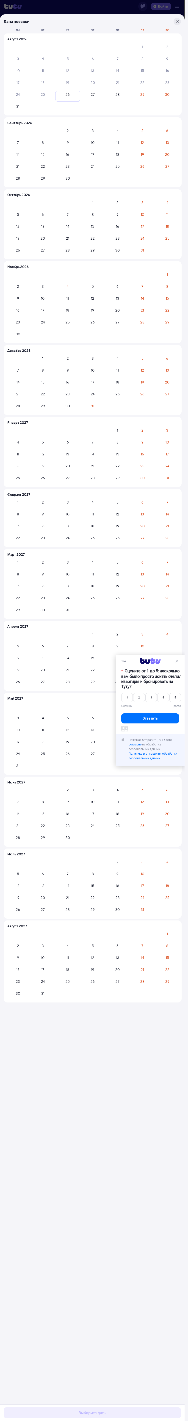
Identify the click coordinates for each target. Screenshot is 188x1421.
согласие (135, 744)
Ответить (150, 718)
